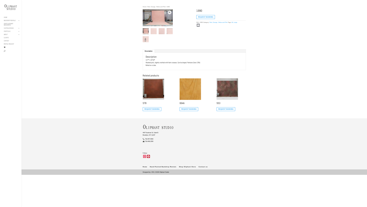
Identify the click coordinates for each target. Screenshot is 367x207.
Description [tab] (148, 51)
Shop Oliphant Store (187, 167)
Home (5, 17)
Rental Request (9, 44)
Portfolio (7, 31)
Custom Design (9, 28)
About (6, 34)
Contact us (203, 167)
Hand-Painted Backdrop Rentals (163, 167)
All (232, 22)
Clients (6, 38)
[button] (169, 12)
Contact (6, 41)
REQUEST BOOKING (205, 17)
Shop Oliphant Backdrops (8, 24)
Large (235, 22)
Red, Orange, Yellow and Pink (156, 6)
